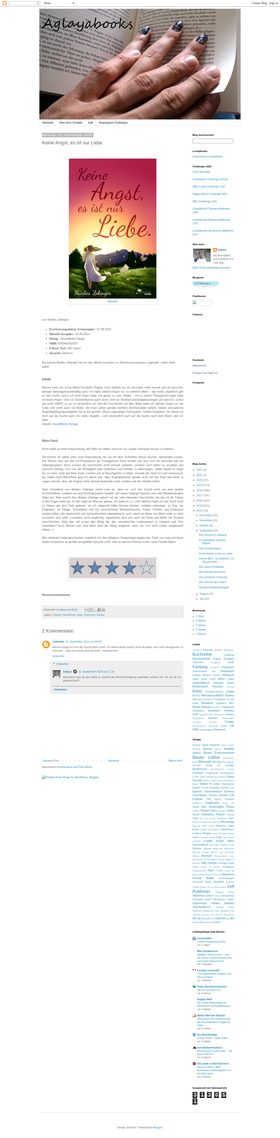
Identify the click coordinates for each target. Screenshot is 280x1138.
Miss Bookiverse (207, 951)
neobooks (208, 922)
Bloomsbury (228, 762)
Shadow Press (224, 892)
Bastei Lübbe (206, 757)
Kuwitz (231, 833)
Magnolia (217, 848)
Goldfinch (197, 803)
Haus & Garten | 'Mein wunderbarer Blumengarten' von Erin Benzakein (214, 1070)
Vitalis (231, 907)
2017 (199, 495)
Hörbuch (228, 675)
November (206, 520)
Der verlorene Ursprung (213, 577)
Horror (206, 675)
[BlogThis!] (91, 610)
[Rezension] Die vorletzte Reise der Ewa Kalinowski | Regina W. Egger (214, 1022)
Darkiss (222, 777)
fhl (201, 922)
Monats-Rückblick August (214, 587)
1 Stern (200, 616)
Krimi (197, 691)
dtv (232, 918)
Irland (195, 679)
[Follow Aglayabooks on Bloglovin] (205, 286)
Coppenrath (212, 773)
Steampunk (198, 718)
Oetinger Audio (226, 863)
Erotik (231, 662)
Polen (195, 703)
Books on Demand (220, 765)
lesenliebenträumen (209, 1047)
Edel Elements (219, 780)
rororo (216, 922)
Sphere (210, 895)
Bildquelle (113, 301)
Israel (212, 679)
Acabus (196, 745)
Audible (229, 748)
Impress (196, 826)
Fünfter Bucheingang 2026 (211, 941)
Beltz (195, 762)
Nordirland (208, 699)
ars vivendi (216, 914)
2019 (199, 485)
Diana (230, 776)
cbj (198, 918)
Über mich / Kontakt (70, 122)
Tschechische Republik (205, 726)
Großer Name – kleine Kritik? (212, 1038)
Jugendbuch (201, 682)
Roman (100, 615)
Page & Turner (210, 867)
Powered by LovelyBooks (207, 156)
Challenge (229, 655)
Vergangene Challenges (113, 122)
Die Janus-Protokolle (211, 566)
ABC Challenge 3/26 (204, 201)
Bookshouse (199, 769)
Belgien (218, 650)
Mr (205, 859)
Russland (216, 707)
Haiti (214, 671)
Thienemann (218, 899)
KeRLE (203, 829)
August (204, 593)
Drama (217, 658)
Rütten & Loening (209, 887)
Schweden (214, 710)
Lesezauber (204, 938)
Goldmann (212, 802)
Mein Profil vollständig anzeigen (211, 267)
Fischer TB (201, 799)
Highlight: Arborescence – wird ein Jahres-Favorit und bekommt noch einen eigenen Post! (214, 957)
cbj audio (205, 918)
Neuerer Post (51, 760)
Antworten (58, 656)
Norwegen (220, 699)
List (218, 837)
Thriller (229, 722)
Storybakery (227, 895)
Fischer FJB (226, 795)
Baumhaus (228, 758)
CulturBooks (211, 777)
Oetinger (212, 863)
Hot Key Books (208, 818)
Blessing (216, 761)
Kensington (214, 829)
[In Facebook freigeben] (99, 610)
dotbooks (220, 918)
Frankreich (227, 667)
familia (195, 922)
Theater (213, 722)
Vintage (220, 907)
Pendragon (228, 866)
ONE (203, 863)
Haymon (222, 810)
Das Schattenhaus (210, 548)
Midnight (206, 855)
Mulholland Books (216, 859)
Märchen (197, 699)
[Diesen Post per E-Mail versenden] (87, 610)
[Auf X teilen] (95, 610)
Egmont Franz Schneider (206, 787)
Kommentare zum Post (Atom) (74, 767)
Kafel (211, 826)
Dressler (197, 780)
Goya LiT (228, 803)
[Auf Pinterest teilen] (103, 610)
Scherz (222, 887)
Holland (196, 675)
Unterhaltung (206, 729)
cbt (212, 918)
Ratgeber (221, 703)
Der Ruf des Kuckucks (212, 571)
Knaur (207, 833)
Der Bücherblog (207, 1034)
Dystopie (229, 658)
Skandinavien (206, 714)
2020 (199, 480)
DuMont (207, 780)
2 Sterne (201, 620)
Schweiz (229, 710)
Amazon (215, 744)
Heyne (220, 814)
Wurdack (224, 911)
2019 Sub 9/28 (201, 171)
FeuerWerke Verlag (65, 424)
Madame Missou (201, 848)
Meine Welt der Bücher (211, 1015)
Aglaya (67, 671)
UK (232, 725)
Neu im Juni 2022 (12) (208, 990)
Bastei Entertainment (218, 752)
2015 (199, 505)
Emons (229, 791)
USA (195, 729)
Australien (208, 650)
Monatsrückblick (212, 695)
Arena (207, 748)
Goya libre (199, 806)
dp (228, 918)
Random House (214, 874)
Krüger (223, 833)
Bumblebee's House (222, 769)
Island (204, 679)
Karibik (230, 683)
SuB (90, 122)
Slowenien (219, 714)
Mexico (196, 695)
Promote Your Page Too (205, 373)
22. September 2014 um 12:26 (96, 671)
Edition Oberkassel (223, 784)
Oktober (205, 525)
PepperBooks (199, 870)
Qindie (201, 874)
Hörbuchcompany (211, 822)
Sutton (208, 899)
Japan (231, 679)
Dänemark (198, 662)
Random (207, 703)
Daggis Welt (204, 999)
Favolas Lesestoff (208, 970)
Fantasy (200, 666)
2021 (199, 475)
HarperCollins (209, 810)
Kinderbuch (200, 686)
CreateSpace (227, 773)
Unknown (58, 641)
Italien (221, 678)
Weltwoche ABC (211, 911)
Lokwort (196, 841)
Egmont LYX (227, 787)
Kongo (230, 686)
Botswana (229, 650)
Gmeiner (229, 799)
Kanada (218, 682)
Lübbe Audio (214, 841)
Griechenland (199, 671)
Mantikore (229, 848)
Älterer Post (175, 760)
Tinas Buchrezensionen (211, 986)
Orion (195, 866)
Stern (217, 896)
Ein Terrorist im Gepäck (213, 535)
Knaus (215, 833)
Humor (216, 675)
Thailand (196, 722)
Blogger (157, 1127)
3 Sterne (201, 625)
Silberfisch (198, 895)
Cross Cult (198, 776)
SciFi (195, 714)
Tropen (230, 899)
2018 (199, 490)
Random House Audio (213, 876)
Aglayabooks (199, 365)
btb (194, 918)
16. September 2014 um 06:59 (83, 641)
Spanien (230, 714)
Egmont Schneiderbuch (207, 791)
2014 (199, 510)
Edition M (206, 783)
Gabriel (217, 799)
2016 (199, 500)
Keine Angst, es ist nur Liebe (216, 553)
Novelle (230, 699)
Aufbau (196, 752)
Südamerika (228, 718)
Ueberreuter (199, 903)
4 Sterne (56, 615)
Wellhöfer (197, 911)
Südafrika (213, 718)
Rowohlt (219, 881)
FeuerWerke (69, 615)
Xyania (205, 914)
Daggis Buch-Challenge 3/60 (209, 194)
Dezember (206, 515)
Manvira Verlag (200, 852)
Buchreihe (202, 654)
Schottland (198, 710)
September (206, 530)
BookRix (196, 765)
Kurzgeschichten (214, 691)
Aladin (205, 745)
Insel (204, 826)
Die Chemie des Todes (212, 582)
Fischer (213, 795)
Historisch (227, 671)
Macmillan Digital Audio (222, 845)
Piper (211, 870)
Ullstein (215, 903)
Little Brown (228, 837)
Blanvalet (204, 761)
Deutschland (201, 658)
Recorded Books (202, 882)
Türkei (223, 726)
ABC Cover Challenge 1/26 (208, 186)
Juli (202, 598)
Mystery (229, 695)
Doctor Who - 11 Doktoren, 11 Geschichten (216, 560)
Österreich (89, 615)
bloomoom (229, 914)
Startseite (47, 122)
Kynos (195, 837)
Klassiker (217, 686)
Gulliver (196, 810)
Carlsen (197, 772)
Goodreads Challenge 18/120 (210, 179)
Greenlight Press (221, 806)
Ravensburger (226, 878)
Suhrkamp (197, 899)
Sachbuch (228, 707)
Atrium (218, 749)
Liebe (80, 615)
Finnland (214, 667)
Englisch (216, 662)
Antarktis (196, 650)
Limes (212, 837)
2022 (199, 469)
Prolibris (219, 870)
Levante (204, 837)
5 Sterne (201, 634)
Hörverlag (227, 821)
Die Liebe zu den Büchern (213, 1063)
